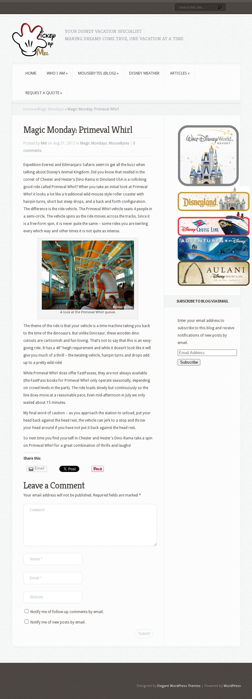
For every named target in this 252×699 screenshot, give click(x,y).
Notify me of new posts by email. (57, 622)
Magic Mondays (50, 109)
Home (31, 73)
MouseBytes (119, 143)
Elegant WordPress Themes (179, 686)
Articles (180, 73)
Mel (44, 143)
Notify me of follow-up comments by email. (67, 612)
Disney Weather (144, 73)
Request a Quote (44, 93)
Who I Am (57, 73)
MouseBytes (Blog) (98, 73)
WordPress (232, 686)
